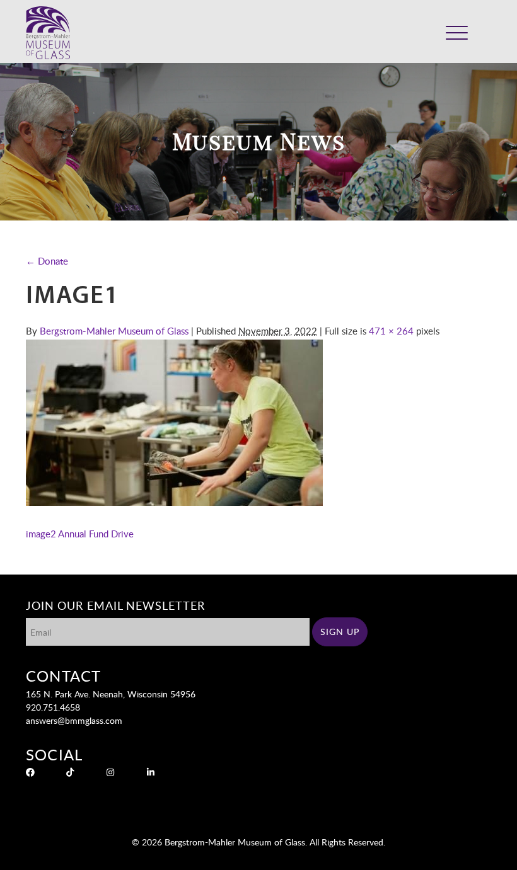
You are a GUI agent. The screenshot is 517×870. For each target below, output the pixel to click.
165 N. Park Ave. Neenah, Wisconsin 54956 (110, 694)
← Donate (47, 261)
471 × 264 (391, 330)
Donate (374, 40)
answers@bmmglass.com (74, 720)
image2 (41, 533)
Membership (415, 40)
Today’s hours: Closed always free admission (400, 23)
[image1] (174, 502)
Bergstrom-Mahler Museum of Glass (114, 330)
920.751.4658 (53, 707)
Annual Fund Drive (96, 533)
